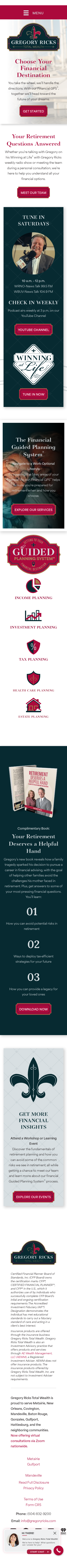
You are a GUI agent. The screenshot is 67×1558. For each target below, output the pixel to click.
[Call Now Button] (58, 1550)
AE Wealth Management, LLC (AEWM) (31, 1355)
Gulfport (33, 1464)
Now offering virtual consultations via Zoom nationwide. (28, 1440)
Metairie (33, 1458)
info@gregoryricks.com (38, 1520)
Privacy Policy (33, 1487)
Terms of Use (33, 1498)
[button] (33, 111)
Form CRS (33, 1504)
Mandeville (33, 1475)
